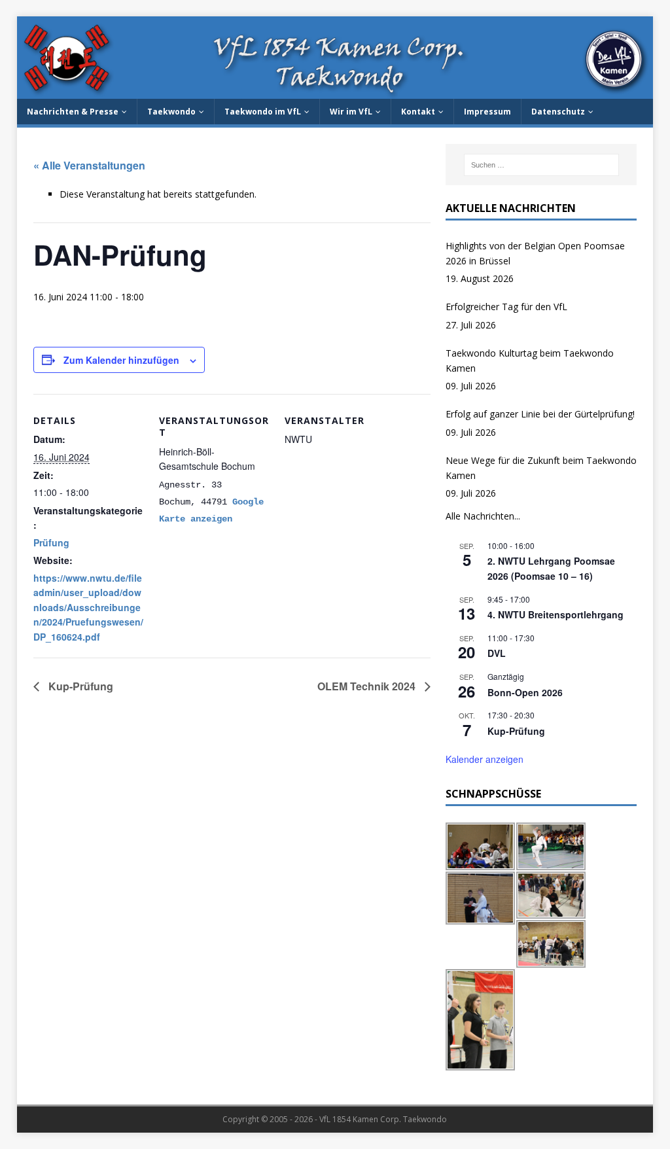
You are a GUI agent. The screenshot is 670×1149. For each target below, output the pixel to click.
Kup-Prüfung (79, 686)
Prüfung (51, 542)
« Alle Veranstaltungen (89, 165)
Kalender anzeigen (484, 759)
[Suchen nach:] (541, 165)
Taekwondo (171, 111)
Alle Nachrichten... (483, 516)
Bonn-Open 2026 (525, 692)
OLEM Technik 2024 (367, 686)
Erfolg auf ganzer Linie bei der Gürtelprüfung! (540, 414)
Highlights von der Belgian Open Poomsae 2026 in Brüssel (535, 252)
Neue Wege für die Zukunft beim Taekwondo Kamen (541, 467)
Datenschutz (558, 111)
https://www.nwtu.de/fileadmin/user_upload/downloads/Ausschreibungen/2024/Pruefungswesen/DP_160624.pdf (88, 607)
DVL (496, 653)
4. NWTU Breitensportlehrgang (555, 614)
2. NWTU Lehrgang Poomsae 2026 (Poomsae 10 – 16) (551, 568)
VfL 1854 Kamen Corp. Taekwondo (383, 1119)
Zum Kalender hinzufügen (121, 359)
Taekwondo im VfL (262, 111)
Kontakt (418, 111)
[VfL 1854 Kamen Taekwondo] (335, 91)
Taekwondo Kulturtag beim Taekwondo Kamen (530, 360)
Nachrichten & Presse (72, 111)
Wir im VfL (351, 111)
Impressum (487, 111)
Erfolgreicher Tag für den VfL (506, 306)
